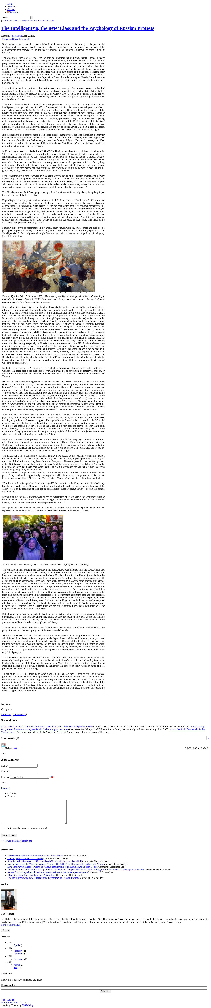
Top (3, 999)
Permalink (6, 714)
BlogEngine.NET (10, 1002)
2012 (14, 944)
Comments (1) (20, 714)
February (18, 950)
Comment (12, 793)
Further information (10, 924)
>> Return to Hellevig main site (16, 840)
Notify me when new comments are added (26, 828)
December (19, 953)
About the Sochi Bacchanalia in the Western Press (31, 875)
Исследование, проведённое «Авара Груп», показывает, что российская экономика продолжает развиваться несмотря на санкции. (76, 869)
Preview (11, 796)
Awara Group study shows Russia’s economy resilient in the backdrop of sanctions (47, 872)
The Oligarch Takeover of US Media (25, 858)
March (17, 964)
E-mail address (9, 985)
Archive (11, 6)
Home (10, 3)
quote (7, 788)
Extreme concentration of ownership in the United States (34, 855)
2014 (17, 951)
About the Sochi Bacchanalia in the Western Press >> (28, 20)
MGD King (27, 1005)
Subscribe (14, 12)
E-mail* (5, 771)
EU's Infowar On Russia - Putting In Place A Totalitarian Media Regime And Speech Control (46, 726)
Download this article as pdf (16, 39)
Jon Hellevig (15, 35)
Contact (11, 9)
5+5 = (4, 782)
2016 (17, 957)
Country (5, 777)
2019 (15, 965)
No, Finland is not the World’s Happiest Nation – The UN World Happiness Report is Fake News (55, 864)
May (16, 967)
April (16, 945)
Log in (10, 999)
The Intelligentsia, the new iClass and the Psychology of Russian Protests (77, 28)
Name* (4, 765)
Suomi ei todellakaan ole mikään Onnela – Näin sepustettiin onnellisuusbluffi (44, 861)
